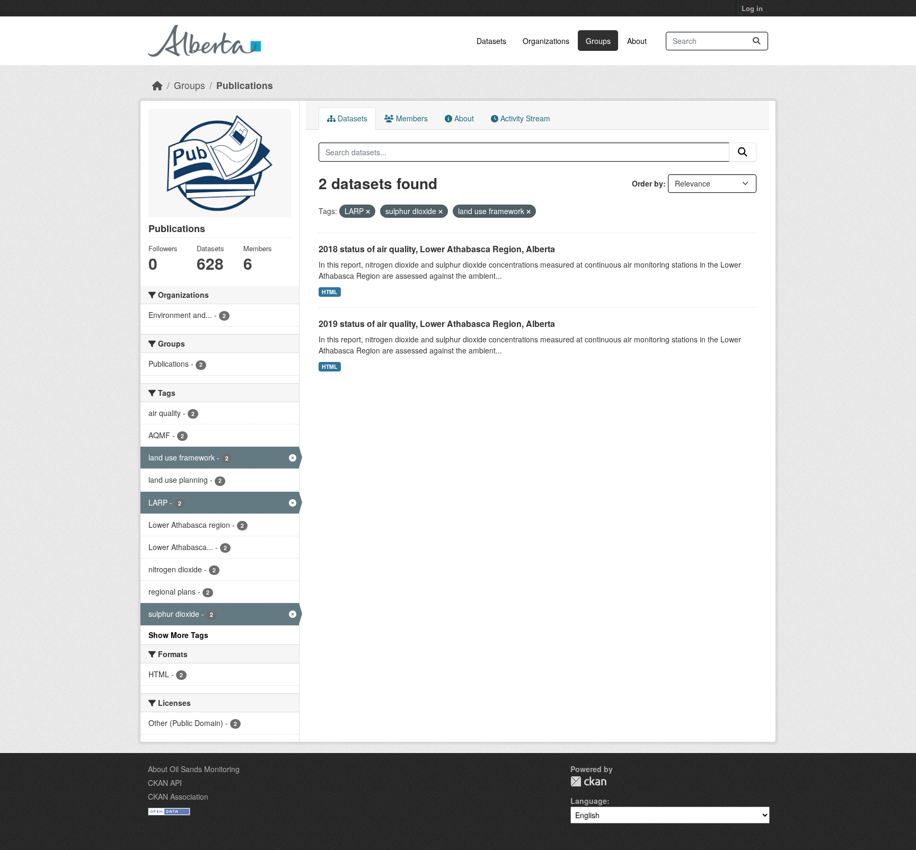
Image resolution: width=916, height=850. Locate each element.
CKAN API (165, 782)
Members (411, 118)
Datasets (491, 41)
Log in (752, 8)
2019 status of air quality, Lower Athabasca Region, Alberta (437, 323)
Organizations (546, 41)
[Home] (157, 85)
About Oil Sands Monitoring (194, 769)
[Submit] (756, 41)
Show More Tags (178, 635)
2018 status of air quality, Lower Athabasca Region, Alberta (437, 249)
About (637, 41)
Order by (647, 183)
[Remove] (368, 211)
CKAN (588, 781)
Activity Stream (524, 118)
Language (588, 800)
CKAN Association (178, 796)
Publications (244, 85)
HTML (329, 292)
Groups (598, 41)
